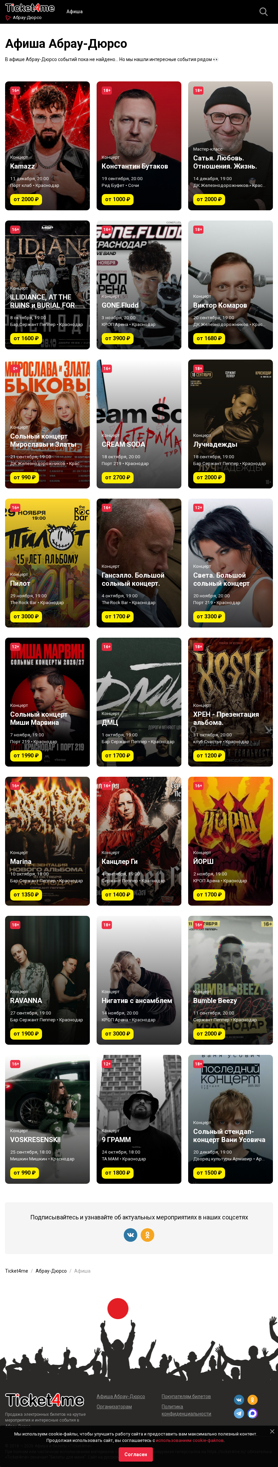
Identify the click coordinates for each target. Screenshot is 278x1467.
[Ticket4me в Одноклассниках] (147, 1235)
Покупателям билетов (186, 1396)
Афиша (74, 11)
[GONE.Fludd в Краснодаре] (139, 284)
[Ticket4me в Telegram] (239, 1413)
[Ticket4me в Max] (252, 1413)
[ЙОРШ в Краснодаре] (230, 841)
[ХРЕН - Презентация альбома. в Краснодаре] (230, 702)
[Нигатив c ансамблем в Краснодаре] (139, 980)
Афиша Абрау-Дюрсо (121, 1396)
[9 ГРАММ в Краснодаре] (139, 1119)
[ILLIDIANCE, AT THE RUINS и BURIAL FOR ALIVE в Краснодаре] (47, 284)
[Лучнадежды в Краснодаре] (230, 424)
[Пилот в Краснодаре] (47, 563)
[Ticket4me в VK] (130, 1235)
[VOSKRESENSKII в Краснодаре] (47, 1119)
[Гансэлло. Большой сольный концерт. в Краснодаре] (139, 563)
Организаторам (114, 1406)
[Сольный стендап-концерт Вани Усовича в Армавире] (230, 1119)
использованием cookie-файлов (190, 1440)
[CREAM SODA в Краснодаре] (139, 424)
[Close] (272, 1431)
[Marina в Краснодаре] (47, 841)
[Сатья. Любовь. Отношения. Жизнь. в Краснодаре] (230, 145)
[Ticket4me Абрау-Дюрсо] (30, 7)
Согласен (135, 1454)
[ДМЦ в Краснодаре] (139, 702)
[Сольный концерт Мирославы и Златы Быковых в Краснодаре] (47, 424)
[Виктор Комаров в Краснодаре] (230, 284)
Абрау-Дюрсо (27, 17)
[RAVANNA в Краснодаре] (47, 980)
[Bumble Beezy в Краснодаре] (230, 980)
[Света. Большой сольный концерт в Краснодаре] (230, 563)
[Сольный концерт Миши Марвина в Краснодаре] (47, 702)
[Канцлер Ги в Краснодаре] (139, 841)
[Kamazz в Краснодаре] (47, 145)
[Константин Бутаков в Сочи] (139, 145)
